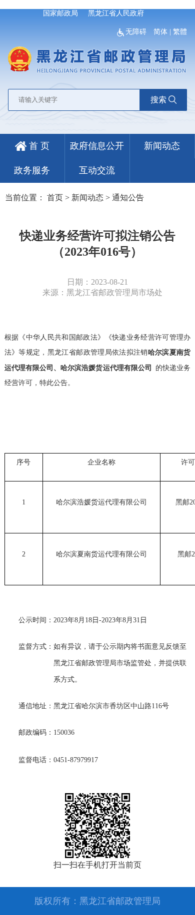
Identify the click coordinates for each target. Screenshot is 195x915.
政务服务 (32, 170)
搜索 (158, 99)
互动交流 (97, 170)
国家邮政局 (60, 13)
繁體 (180, 31)
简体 (161, 31)
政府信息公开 (97, 146)
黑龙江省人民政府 (116, 13)
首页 (55, 197)
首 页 (38, 146)
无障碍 (137, 31)
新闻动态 (162, 146)
